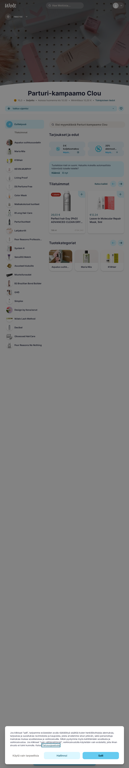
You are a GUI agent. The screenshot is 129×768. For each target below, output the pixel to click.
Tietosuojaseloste (51, 745)
